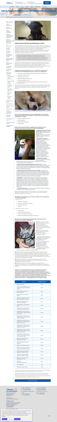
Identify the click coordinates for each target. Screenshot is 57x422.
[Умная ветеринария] (10, 2)
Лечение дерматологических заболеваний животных (10, 41)
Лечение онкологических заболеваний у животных (9, 36)
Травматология (9, 103)
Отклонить (17, 419)
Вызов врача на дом (9, 70)
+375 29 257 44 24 (31, 2)
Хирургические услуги (9, 101)
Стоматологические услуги (10, 123)
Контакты (45, 6)
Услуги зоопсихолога (9, 24)
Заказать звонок (47, 3)
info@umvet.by (10, 401)
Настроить (11, 419)
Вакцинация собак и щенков (9, 97)
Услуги (17, 6)
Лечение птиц (9, 108)
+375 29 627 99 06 (19, 2)
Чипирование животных (9, 67)
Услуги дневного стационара (8, 31)
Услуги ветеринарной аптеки (9, 63)
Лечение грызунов (8, 48)
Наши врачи (37, 6)
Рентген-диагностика (8, 28)
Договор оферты (9, 406)
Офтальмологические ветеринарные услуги (10, 119)
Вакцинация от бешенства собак (9, 90)
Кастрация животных (8, 116)
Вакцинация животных (8, 73)
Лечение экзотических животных (9, 112)
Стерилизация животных (9, 126)
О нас (22, 6)
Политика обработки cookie (12, 408)
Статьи (26, 6)
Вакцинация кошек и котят (9, 93)
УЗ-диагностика (8, 45)
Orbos (49, 415)
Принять (4, 419)
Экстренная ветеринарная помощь (9, 55)
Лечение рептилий (8, 52)
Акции (31, 6)
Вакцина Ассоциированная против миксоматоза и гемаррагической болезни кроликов (10, 79)
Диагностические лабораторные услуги (10, 59)
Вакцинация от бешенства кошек (9, 86)
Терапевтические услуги (10, 106)
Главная (12, 6)
